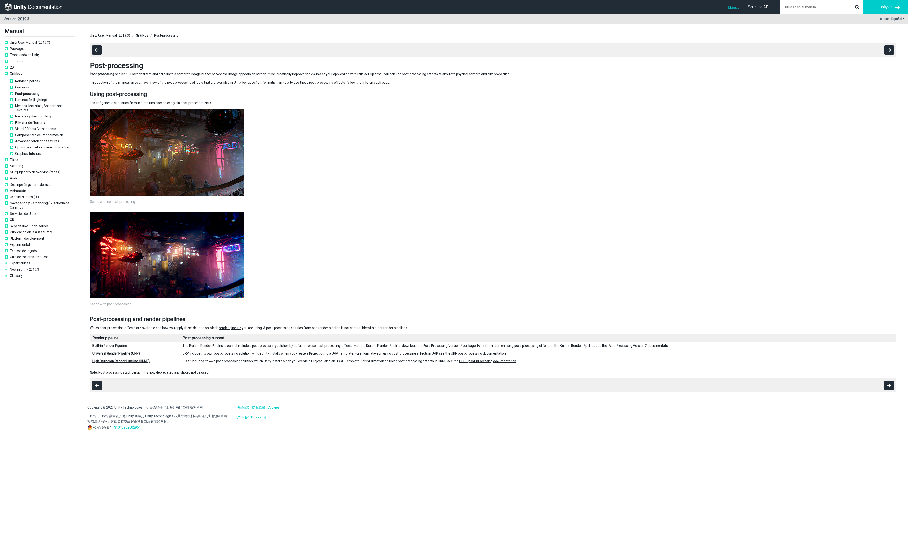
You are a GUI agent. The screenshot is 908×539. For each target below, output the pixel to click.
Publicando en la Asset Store (31, 232)
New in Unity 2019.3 (24, 269)
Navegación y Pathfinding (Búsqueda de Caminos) (39, 205)
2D (12, 67)
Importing (17, 61)
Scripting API (758, 7)
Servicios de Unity (23, 214)
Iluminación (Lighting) (31, 100)
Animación (18, 191)
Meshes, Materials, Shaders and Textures (39, 108)
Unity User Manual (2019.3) (30, 42)
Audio (14, 178)
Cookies (273, 407)
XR (12, 220)
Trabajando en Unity (25, 55)
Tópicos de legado (23, 251)
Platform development (27, 238)
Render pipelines (27, 81)
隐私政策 (258, 407)
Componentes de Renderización (39, 135)
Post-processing (27, 94)
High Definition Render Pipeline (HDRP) (121, 361)
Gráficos (16, 73)
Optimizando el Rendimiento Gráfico (42, 147)
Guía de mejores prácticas (29, 257)
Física (14, 160)
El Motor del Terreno (30, 123)
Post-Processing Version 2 (442, 346)
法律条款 (243, 407)
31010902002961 (127, 427)
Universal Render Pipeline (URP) (116, 353)
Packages (17, 49)
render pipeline (230, 328)
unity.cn (886, 7)
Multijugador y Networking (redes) (35, 172)
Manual (734, 7)
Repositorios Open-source (29, 226)
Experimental (20, 245)
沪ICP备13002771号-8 (253, 417)
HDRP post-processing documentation (487, 361)
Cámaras (22, 87)
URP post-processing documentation (478, 353)
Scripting (16, 166)
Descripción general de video (31, 185)
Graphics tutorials (28, 154)
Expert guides (20, 263)
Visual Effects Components (35, 129)
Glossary (16, 276)
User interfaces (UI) (24, 197)
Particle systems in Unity (33, 116)
